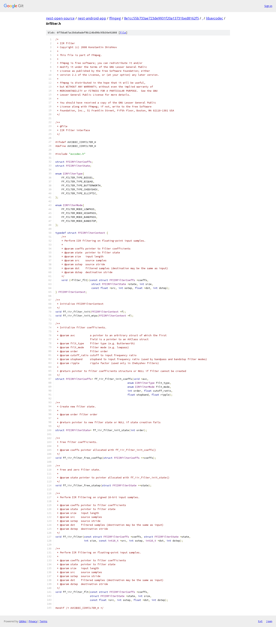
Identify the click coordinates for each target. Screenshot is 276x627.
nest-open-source (60, 18)
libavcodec (214, 18)
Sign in (268, 6)
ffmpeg (115, 18)
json (269, 621)
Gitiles (22, 621)
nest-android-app (92, 18)
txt (260, 621)
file (123, 32)
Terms (43, 621)
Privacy (33, 621)
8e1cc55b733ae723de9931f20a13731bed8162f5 (161, 18)
